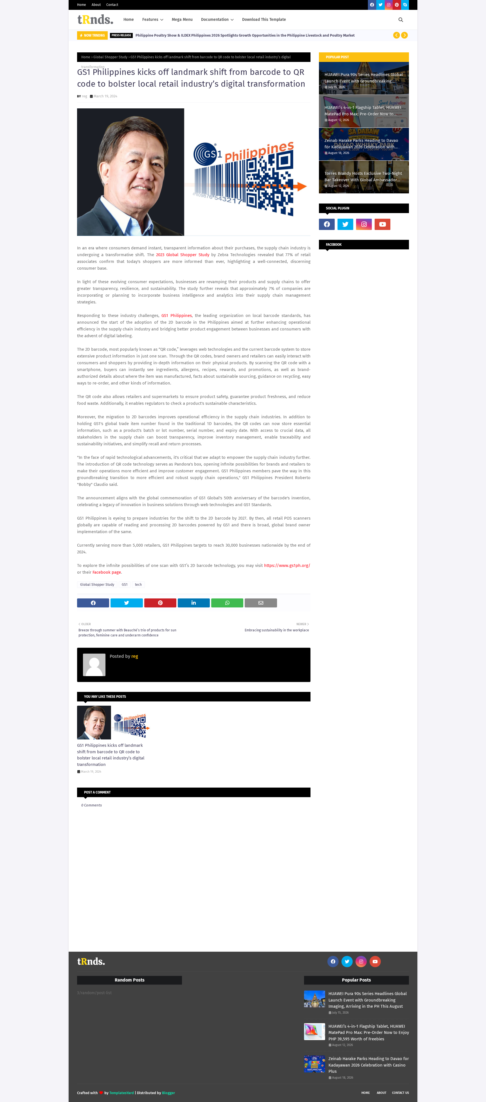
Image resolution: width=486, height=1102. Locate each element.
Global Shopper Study (110, 57)
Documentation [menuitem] (215, 19)
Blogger (168, 1093)
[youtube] (382, 224)
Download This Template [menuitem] (264, 19)
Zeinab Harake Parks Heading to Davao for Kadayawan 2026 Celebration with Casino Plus (361, 144)
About (96, 5)
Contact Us (400, 1093)
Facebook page (107, 572)
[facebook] (372, 5)
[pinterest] (397, 5)
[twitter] (380, 5)
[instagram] (389, 5)
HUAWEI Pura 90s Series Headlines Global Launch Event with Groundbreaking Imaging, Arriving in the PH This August (364, 78)
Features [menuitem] (150, 19)
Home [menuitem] (128, 19)
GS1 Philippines (176, 315)
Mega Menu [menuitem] (182, 19)
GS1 (124, 585)
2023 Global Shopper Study (182, 254)
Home (81, 5)
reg (84, 96)
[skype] (405, 5)
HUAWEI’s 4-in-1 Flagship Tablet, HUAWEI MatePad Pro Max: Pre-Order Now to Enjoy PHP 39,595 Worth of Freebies (363, 111)
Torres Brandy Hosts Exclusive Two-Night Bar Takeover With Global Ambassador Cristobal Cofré (363, 177)
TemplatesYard (121, 1093)
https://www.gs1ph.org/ (287, 565)
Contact (112, 5)
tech (138, 585)
